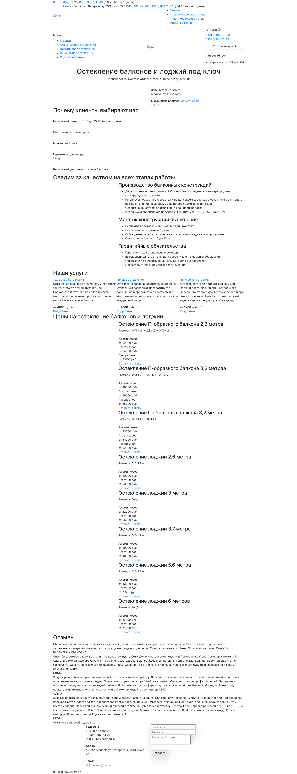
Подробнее (60, 311)
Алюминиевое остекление (187, 14)
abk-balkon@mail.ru (99, 765)
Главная (175, 10)
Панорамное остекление (77, 53)
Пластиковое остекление (187, 18)
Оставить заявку (129, 363)
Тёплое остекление (131, 279)
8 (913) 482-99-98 (65, 2)
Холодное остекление (69, 279)
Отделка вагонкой (182, 22)
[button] (62, 35)
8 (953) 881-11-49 (91, 2)
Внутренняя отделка (195, 279)
